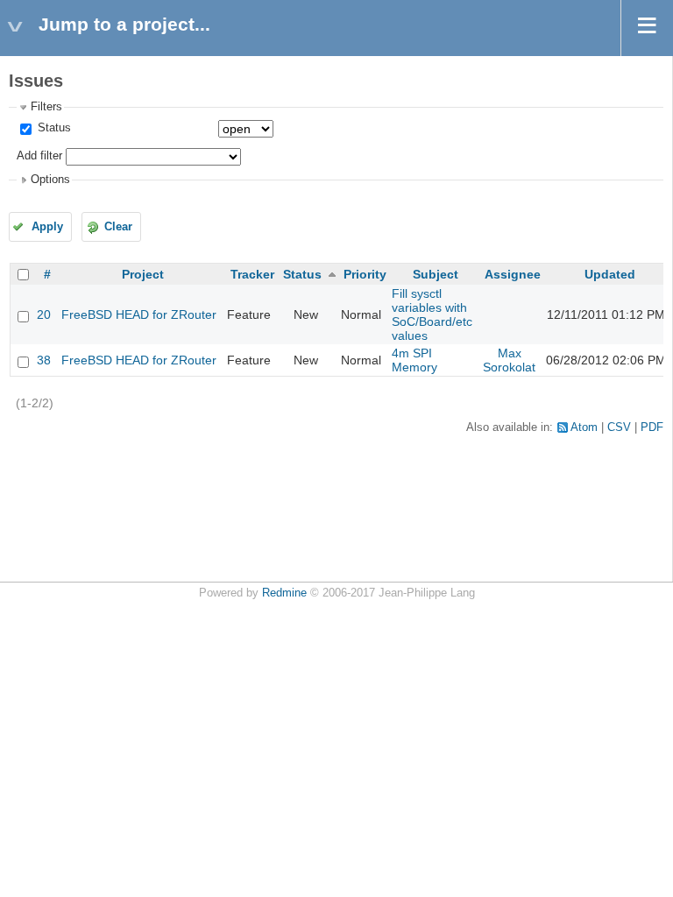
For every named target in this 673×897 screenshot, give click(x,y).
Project (143, 274)
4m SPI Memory (414, 360)
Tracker (252, 274)
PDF (652, 427)
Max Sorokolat (509, 360)
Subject (435, 274)
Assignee (513, 274)
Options (50, 179)
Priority (365, 274)
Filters (46, 107)
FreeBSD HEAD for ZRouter (138, 314)
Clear (118, 227)
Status (52, 128)
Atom (584, 427)
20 (44, 314)
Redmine (284, 593)
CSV (619, 427)
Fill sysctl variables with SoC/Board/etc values (432, 314)
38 (44, 360)
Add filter (39, 156)
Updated (609, 274)
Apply (47, 227)
